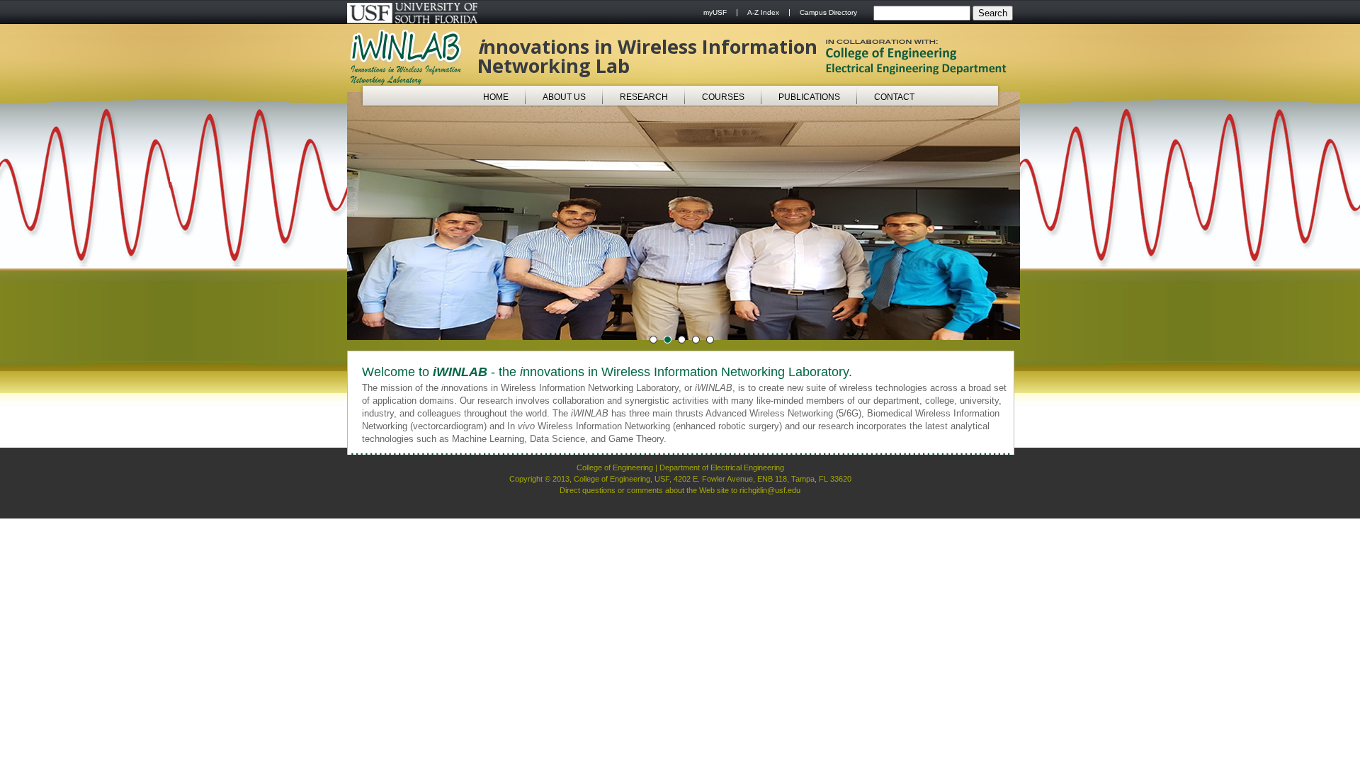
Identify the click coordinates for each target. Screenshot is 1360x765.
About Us (564, 96)
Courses (723, 96)
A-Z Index (763, 12)
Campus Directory (828, 12)
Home (496, 96)
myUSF (715, 12)
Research (644, 96)
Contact (894, 96)
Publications (809, 96)
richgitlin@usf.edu (770, 490)
